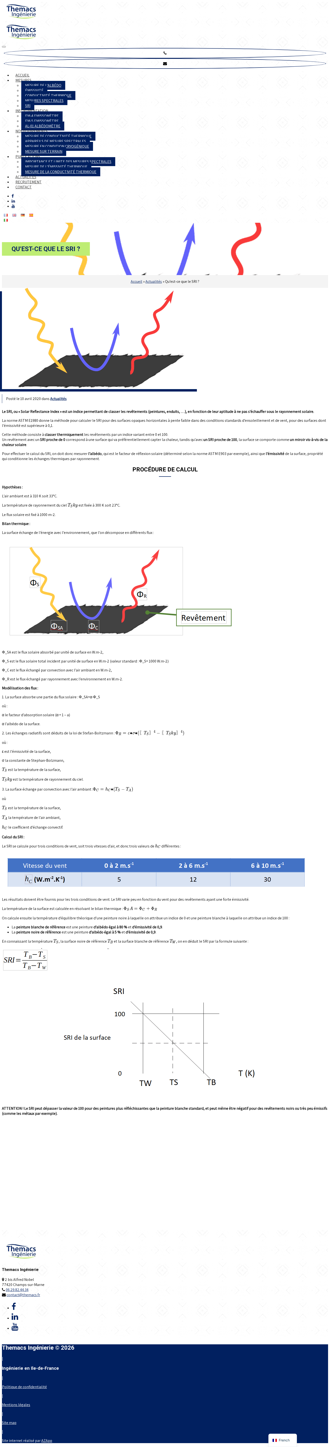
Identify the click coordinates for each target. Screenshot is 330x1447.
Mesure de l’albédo (43, 85)
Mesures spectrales (44, 100)
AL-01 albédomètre (42, 126)
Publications (27, 156)
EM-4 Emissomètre (42, 115)
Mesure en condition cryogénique (57, 146)
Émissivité (34, 90)
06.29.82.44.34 (17, 1289)
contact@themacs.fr (23, 1294)
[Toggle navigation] (4, 46)
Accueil (22, 75)
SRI (27, 105)
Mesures (23, 80)
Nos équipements (31, 131)
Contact (23, 187)
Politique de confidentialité (24, 1386)
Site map (9, 1422)
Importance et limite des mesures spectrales (68, 161)
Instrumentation (31, 110)
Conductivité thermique (48, 95)
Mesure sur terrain (43, 151)
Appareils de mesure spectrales (55, 141)
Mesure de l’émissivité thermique (56, 166)
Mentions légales (16, 1404)
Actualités (25, 176)
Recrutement (28, 182)
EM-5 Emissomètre (42, 120)
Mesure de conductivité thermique (58, 136)
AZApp (46, 1440)
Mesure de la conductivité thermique (60, 171)
